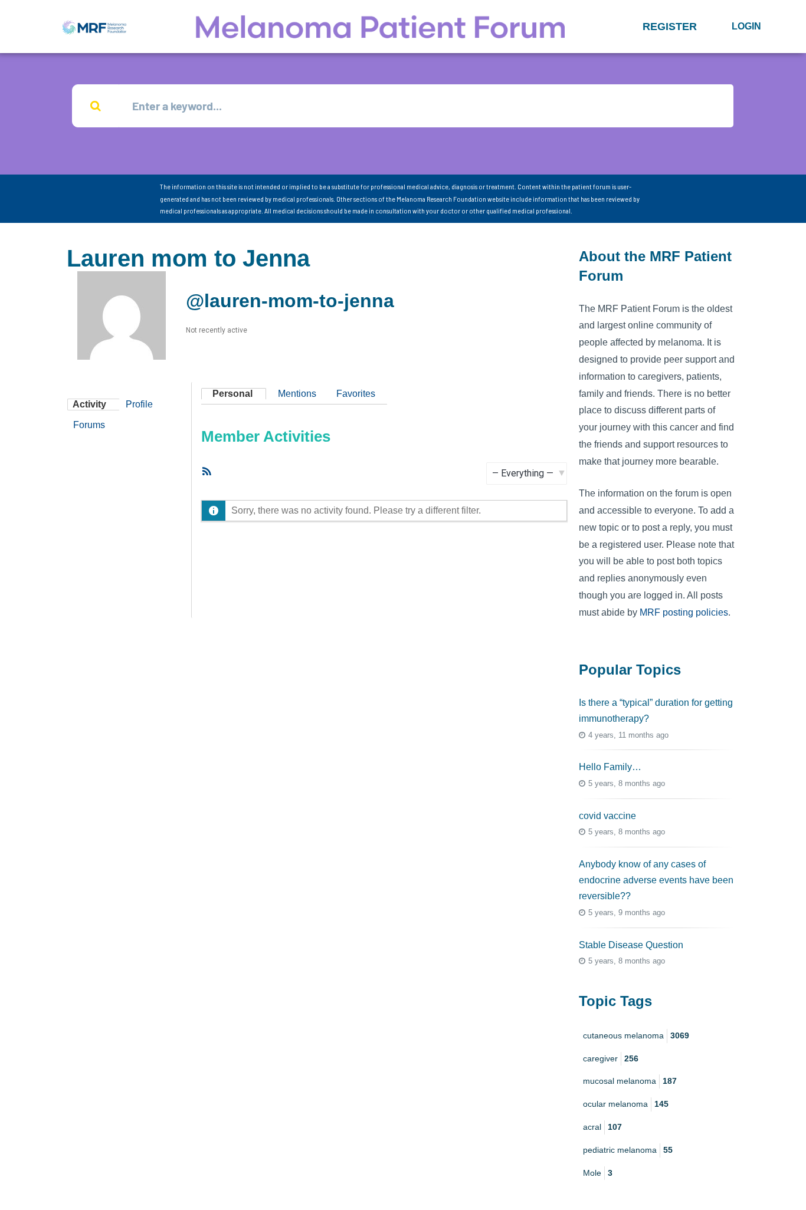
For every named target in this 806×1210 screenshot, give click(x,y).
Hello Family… (610, 767)
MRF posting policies (684, 612)
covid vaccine (607, 816)
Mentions (297, 394)
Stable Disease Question (631, 945)
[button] (669, 26)
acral (602, 1127)
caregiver (610, 1058)
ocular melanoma (626, 1104)
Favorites (355, 394)
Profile (139, 404)
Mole (597, 1173)
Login (746, 26)
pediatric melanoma (628, 1150)
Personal (232, 394)
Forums (89, 425)
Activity (89, 404)
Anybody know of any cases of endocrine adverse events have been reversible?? (656, 880)
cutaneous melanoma (636, 1035)
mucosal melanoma (630, 1081)
